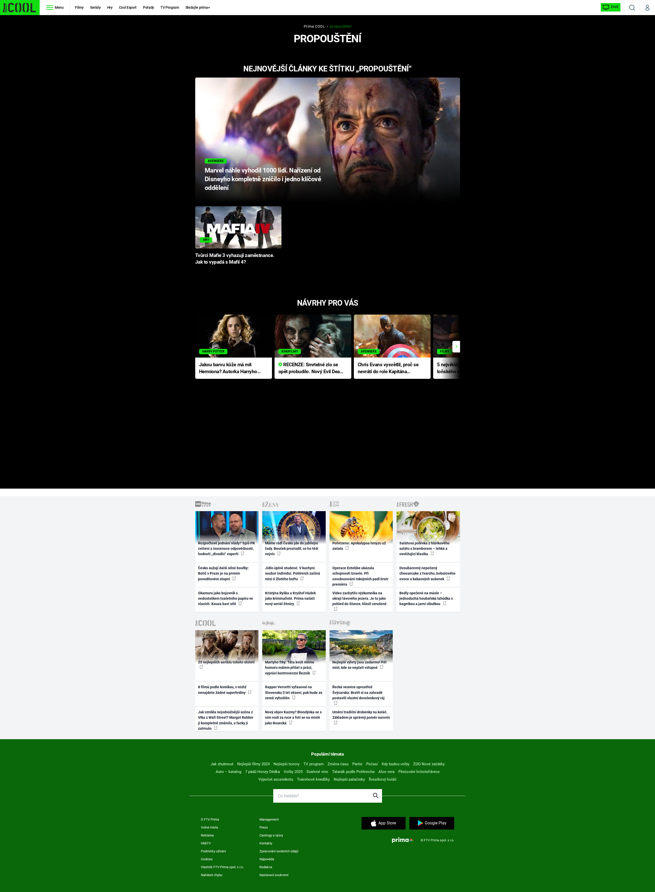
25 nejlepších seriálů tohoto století (226, 662)
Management (269, 819)
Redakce (265, 867)
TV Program (169, 7)
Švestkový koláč (383, 779)
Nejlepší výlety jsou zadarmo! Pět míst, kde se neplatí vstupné (359, 665)
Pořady (148, 7)
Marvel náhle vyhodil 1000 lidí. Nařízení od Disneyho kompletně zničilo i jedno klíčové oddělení (263, 179)
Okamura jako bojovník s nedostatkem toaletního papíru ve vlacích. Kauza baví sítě (225, 598)
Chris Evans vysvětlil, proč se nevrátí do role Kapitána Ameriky (388, 368)
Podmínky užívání (213, 851)
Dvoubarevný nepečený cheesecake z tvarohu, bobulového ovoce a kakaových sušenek (427, 573)
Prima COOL (314, 26)
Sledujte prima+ (197, 7)
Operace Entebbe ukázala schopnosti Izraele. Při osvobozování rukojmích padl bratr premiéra (360, 576)
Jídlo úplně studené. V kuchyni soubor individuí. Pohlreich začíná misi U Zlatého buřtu (292, 573)
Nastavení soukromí (273, 875)
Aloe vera (386, 771)
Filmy (79, 7)
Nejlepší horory (287, 764)
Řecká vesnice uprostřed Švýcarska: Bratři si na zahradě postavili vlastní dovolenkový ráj (358, 692)
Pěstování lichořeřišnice (419, 771)
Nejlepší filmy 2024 (253, 764)
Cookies (207, 859)
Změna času (338, 764)
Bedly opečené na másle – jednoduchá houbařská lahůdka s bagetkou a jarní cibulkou (426, 598)
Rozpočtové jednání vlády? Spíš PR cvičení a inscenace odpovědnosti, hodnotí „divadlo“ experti (226, 548)
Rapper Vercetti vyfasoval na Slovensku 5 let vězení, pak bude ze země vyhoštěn (293, 692)
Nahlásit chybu (211, 875)
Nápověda (266, 859)
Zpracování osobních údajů (278, 851)
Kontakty (265, 843)
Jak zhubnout (222, 764)
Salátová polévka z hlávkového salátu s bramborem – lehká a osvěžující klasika (424, 548)
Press (263, 827)
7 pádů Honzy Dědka (262, 771)
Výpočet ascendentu (275, 779)
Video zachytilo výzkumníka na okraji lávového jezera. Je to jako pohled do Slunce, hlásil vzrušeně (359, 598)
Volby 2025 (293, 771)
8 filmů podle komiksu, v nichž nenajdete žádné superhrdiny (222, 689)
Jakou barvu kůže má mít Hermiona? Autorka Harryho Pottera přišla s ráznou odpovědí (228, 368)
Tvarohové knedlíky (313, 779)
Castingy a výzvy (271, 835)
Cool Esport (128, 7)
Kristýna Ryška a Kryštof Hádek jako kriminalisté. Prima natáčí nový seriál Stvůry (290, 598)
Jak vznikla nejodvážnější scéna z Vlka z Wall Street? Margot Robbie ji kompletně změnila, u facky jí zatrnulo (225, 720)
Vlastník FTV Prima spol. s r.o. (222, 867)
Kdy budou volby (395, 764)
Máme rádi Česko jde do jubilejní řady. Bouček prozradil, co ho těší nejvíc (291, 548)
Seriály (95, 7)
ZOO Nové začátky (429, 764)
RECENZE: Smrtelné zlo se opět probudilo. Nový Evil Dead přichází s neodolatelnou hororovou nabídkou (310, 368)
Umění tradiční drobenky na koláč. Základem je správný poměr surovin (361, 714)
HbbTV (206, 843)
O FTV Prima (210, 819)
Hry (110, 7)
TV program (313, 764)
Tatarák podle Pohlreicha (353, 771)
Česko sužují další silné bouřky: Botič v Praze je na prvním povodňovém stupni (223, 573)
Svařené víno (317, 771)
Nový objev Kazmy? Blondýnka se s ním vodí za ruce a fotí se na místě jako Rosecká (293, 717)
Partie (357, 764)
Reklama (207, 835)
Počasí (372, 764)
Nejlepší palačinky (349, 779)
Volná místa (209, 827)
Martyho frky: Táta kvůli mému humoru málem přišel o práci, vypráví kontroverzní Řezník (289, 667)
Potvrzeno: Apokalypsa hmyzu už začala (359, 546)
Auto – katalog (228, 771)
